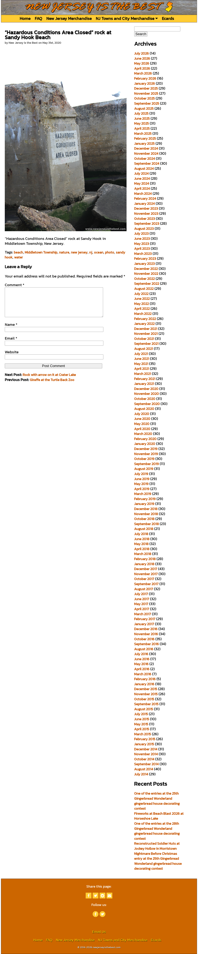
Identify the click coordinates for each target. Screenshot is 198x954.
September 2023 (146, 223)
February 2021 (144, 378)
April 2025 (142, 128)
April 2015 (141, 728)
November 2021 (146, 333)
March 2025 (143, 133)
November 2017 (146, 573)
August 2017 (143, 588)
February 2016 (145, 678)
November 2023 (146, 213)
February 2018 (145, 558)
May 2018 (141, 543)
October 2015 (144, 699)
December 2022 (146, 268)
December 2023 (146, 208)
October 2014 (144, 759)
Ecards (168, 18)
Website (12, 352)
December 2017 (145, 568)
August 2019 (143, 468)
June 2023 (142, 238)
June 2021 (141, 358)
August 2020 (144, 408)
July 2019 (141, 473)
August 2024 (144, 168)
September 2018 (146, 523)
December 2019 (146, 448)
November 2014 (146, 754)
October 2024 (144, 158)
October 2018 (144, 518)
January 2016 (144, 683)
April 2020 (142, 428)
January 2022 (144, 323)
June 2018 (141, 538)
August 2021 (143, 348)
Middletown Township (41, 252)
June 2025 (142, 118)
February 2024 (145, 198)
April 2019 (141, 488)
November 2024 (146, 153)
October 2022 (144, 278)
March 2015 (142, 734)
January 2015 (144, 744)
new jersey (79, 252)
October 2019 (144, 458)
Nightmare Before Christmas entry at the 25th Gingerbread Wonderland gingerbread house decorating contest (158, 861)
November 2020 (146, 393)
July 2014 (141, 774)
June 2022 (142, 298)
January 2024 (144, 203)
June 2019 (141, 478)
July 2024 (141, 173)
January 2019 (144, 503)
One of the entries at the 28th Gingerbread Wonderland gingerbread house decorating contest (157, 831)
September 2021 (146, 343)
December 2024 (146, 148)
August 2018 (143, 528)
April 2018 (141, 548)
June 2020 (142, 418)
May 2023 (141, 243)
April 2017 (141, 608)
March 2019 (142, 493)
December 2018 (146, 508)
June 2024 (142, 178)
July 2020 (141, 413)
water (18, 257)
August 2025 (144, 108)
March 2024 (143, 193)
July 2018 (141, 533)
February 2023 (145, 258)
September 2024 (146, 163)
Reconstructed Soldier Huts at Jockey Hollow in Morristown (157, 846)
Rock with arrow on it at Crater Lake (49, 374)
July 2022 (141, 293)
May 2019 (141, 483)
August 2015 (143, 709)
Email (11, 338)
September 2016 (146, 643)
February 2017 (144, 618)
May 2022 (141, 303)
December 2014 (145, 749)
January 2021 (144, 383)
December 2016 (146, 628)
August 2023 (144, 228)
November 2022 (146, 273)
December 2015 (145, 688)
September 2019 (146, 463)
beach (18, 252)
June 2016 (141, 658)
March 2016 (142, 674)
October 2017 (144, 578)
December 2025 (146, 88)
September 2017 (146, 583)
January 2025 (144, 143)
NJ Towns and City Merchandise (125, 18)
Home (25, 18)
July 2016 (141, 653)
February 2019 (145, 498)
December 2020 (146, 388)
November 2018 (146, 513)
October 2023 (144, 218)
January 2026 (144, 83)
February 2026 (145, 78)
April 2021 (141, 368)
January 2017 (144, 623)
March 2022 (143, 313)
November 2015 (146, 693)
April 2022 (142, 308)
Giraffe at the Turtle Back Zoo (52, 379)
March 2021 (142, 373)
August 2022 (144, 288)
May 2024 (141, 183)
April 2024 (142, 188)
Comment (14, 284)
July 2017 (141, 593)
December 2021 (145, 328)
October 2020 (144, 398)
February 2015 (144, 738)
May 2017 (141, 603)
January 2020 (144, 443)
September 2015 (146, 703)
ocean (98, 252)
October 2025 (144, 98)
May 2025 (141, 123)
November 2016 (146, 633)
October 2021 (144, 338)
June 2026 (142, 58)
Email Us (99, 931)
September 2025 (146, 103)
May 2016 (141, 663)
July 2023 (141, 233)
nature (64, 252)
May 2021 (141, 363)
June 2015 (141, 719)
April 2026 (142, 68)
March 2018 (142, 553)
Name (11, 324)
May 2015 (141, 724)
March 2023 (143, 253)
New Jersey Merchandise (69, 18)
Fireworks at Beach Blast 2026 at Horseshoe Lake (159, 816)
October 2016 (144, 638)
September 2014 (146, 763)
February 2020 (145, 438)
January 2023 (144, 263)
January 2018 (144, 563)
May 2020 (141, 423)
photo (109, 252)
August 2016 (143, 648)
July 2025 (141, 113)
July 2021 (141, 353)
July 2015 (141, 713)
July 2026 (141, 53)
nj (90, 252)
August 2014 (143, 769)
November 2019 (146, 453)
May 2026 (141, 63)
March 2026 (143, 73)
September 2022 (146, 283)
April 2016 (141, 668)
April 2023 (142, 248)
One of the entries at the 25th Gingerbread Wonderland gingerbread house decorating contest (157, 801)
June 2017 (141, 598)
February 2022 (145, 318)
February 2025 (145, 138)
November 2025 (146, 93)
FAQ (38, 18)
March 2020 (143, 433)
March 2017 (142, 613)
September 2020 (147, 403)
